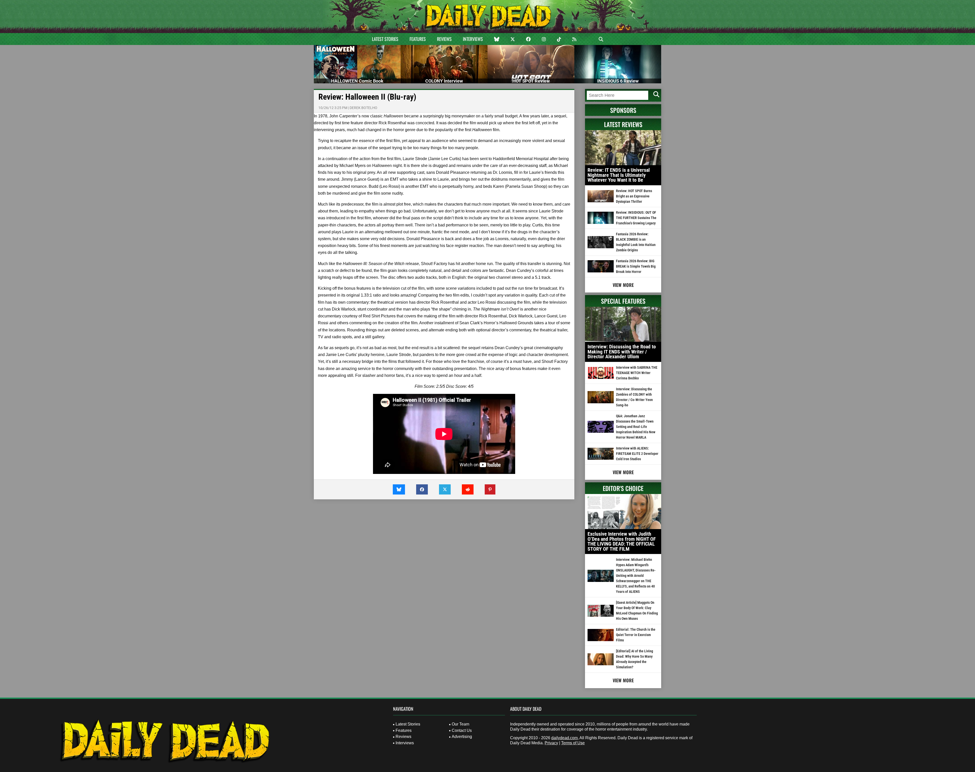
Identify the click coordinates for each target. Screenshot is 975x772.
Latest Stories (385, 39)
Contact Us (462, 730)
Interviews (473, 39)
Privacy (551, 743)
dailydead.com (564, 738)
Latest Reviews (623, 124)
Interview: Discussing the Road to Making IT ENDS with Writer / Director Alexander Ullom (622, 352)
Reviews (444, 39)
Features (418, 39)
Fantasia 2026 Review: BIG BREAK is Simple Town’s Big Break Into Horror (636, 266)
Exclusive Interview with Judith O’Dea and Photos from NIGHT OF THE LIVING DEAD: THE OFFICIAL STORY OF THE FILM (622, 541)
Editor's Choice (623, 488)
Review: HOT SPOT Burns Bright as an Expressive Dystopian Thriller (634, 196)
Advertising (462, 736)
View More (623, 285)
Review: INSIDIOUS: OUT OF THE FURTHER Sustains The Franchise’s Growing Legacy (636, 217)
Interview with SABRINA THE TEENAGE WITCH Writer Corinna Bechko (636, 372)
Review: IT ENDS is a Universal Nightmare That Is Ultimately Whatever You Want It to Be (619, 175)
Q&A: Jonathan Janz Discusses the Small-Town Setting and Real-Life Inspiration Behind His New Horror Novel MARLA (635, 426)
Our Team (460, 724)
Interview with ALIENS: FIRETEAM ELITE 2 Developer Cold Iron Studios (637, 453)
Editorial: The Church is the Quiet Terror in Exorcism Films (635, 634)
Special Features (623, 300)
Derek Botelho (363, 108)
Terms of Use (573, 743)
